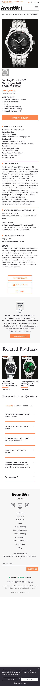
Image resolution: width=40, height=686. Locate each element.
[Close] (37, 669)
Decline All (11, 679)
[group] (20, 374)
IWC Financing (20, 537)
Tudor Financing (20, 534)
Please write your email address (14, 560)
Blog (20, 548)
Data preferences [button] (20, 683)
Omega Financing (20, 530)
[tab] (9, 405)
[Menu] (31, 7)
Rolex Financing (20, 527)
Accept (29, 679)
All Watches (20, 513)
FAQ (20, 523)
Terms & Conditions (20, 541)
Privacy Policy (20, 544)
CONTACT (20, 516)
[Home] (2, 14)
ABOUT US (20, 520)
